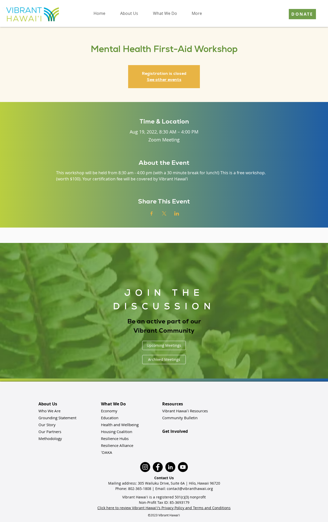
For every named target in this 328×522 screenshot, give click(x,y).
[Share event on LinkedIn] (176, 213)
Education (109, 417)
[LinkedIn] (170, 467)
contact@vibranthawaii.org (190, 488)
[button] (128, 13)
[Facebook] (158, 467)
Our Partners (49, 431)
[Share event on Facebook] (151, 213)
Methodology (50, 438)
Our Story (47, 424)
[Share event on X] (164, 213)
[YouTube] (183, 467)
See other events (164, 79)
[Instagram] (145, 467)
